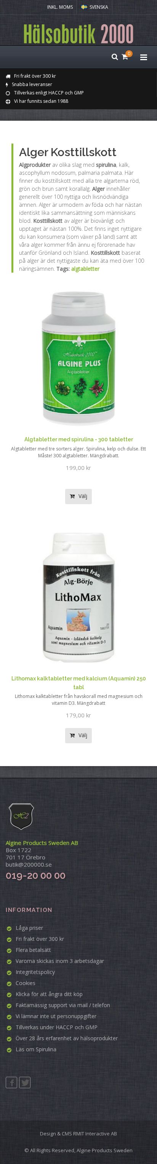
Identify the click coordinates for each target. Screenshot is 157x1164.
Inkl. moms (60, 7)
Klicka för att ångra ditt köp (49, 994)
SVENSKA (99, 7)
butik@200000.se (29, 864)
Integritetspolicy (35, 972)
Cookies (25, 983)
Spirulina (46, 1049)
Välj (82, 496)
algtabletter (85, 268)
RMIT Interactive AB (95, 1133)
